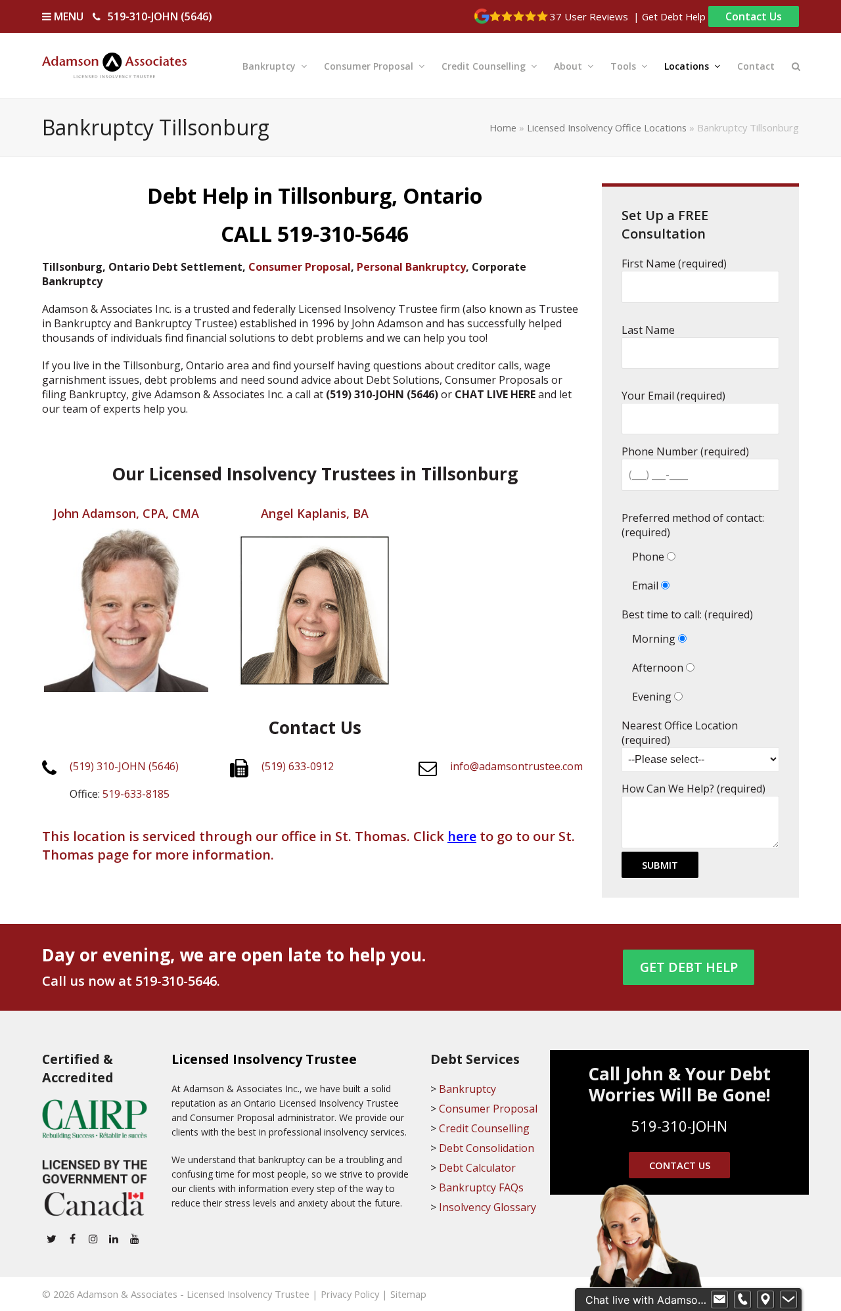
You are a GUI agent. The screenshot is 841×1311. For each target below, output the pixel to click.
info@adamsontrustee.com (516, 766)
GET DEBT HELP (689, 967)
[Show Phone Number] (742, 1300)
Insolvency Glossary (487, 1207)
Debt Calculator (477, 1168)
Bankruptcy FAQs (481, 1187)
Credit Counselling (484, 1128)
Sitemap (408, 1293)
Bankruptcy (467, 1089)
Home (502, 127)
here (461, 836)
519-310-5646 (176, 981)
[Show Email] (719, 1300)
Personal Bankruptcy (411, 267)
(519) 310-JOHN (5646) (124, 766)
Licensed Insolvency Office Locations (607, 127)
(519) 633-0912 (297, 766)
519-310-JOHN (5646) (160, 16)
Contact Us (753, 16)
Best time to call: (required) (687, 614)
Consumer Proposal (299, 267)
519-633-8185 (136, 794)
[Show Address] (765, 1300)
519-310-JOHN (679, 1126)
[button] (796, 65)
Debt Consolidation (486, 1148)
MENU (67, 16)
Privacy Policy (350, 1293)
